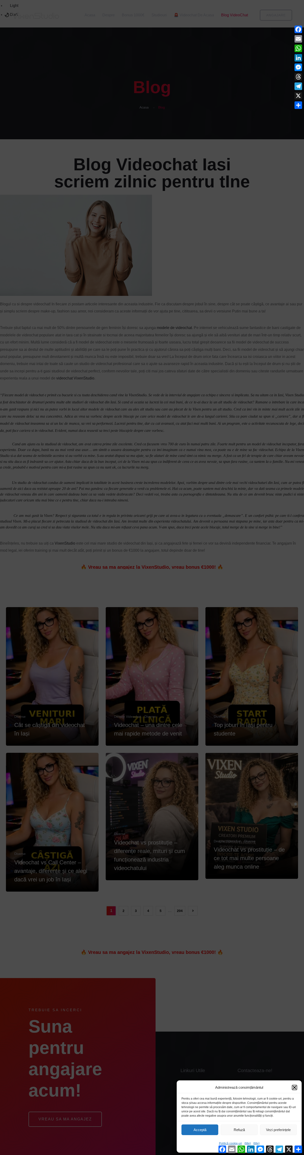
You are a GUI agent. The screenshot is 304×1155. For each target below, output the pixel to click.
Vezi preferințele (278, 1130)
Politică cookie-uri (230, 1143)
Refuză (239, 1130)
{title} (247, 1143)
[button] (294, 1087)
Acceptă (200, 1130)
